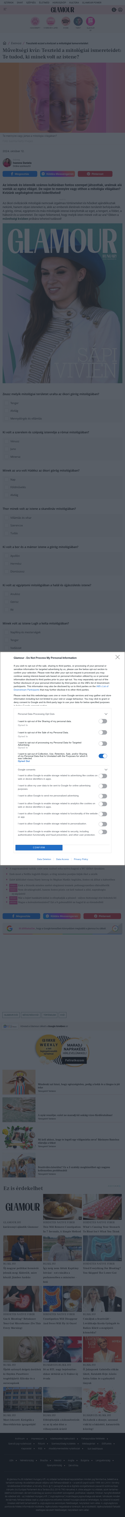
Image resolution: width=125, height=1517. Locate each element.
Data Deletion (44, 859)
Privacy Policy (81, 859)
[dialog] (62, 758)
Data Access (62, 859)
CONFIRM (39, 847)
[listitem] (62, 714)
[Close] (119, 658)
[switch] (103, 721)
